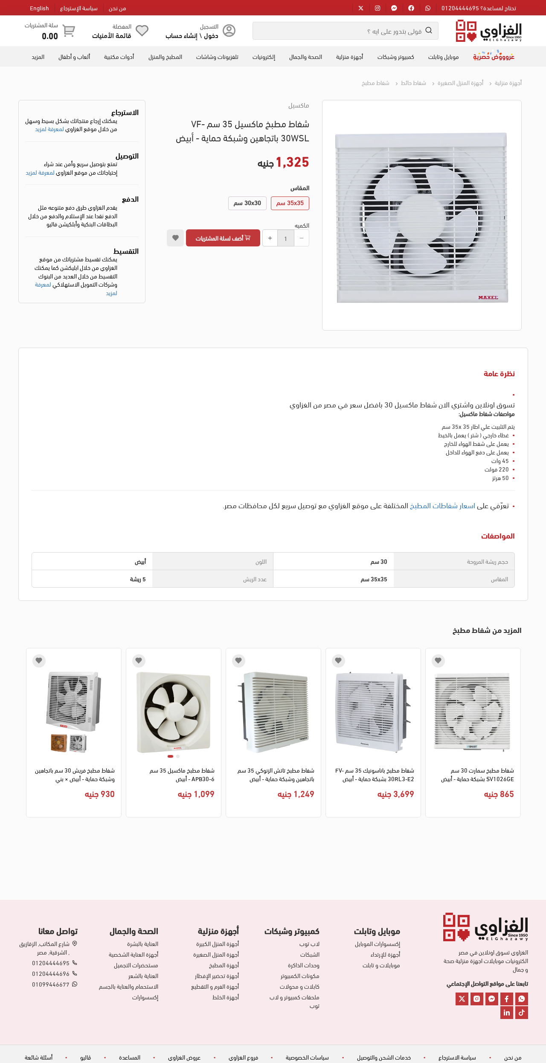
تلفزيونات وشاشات (217, 56)
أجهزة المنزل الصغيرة (459, 82)
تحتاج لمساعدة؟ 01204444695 (478, 7)
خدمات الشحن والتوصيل (384, 1056)
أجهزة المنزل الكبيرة (217, 943)
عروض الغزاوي (184, 1056)
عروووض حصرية (493, 56)
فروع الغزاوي (243, 1056)
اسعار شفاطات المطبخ (442, 504)
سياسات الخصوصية (307, 1056)
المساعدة (129, 1056)
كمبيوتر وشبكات (396, 56)
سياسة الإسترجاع (79, 7)
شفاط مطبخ (375, 82)
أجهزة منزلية (349, 56)
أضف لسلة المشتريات (220, 237)
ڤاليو (85, 1056)
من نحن (117, 7)
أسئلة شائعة (38, 1056)
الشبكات (309, 954)
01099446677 (51, 984)
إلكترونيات (264, 56)
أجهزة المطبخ (224, 965)
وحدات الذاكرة (303, 965)
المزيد (38, 56)
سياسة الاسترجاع (457, 1056)
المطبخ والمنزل (165, 56)
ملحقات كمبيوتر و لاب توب (294, 1001)
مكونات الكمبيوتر (300, 975)
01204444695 (51, 962)
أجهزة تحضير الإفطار (217, 975)
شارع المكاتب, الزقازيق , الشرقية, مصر (44, 947)
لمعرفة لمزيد (49, 128)
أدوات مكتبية (119, 56)
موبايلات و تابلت (381, 965)
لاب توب (309, 943)
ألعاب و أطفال (74, 56)
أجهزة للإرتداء (385, 954)
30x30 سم (247, 202)
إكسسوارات (145, 997)
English (39, 7)
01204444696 (51, 973)
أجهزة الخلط (225, 997)
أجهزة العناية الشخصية (133, 954)
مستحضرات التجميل (136, 965)
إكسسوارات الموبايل (377, 943)
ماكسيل (298, 104)
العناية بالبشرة (142, 943)
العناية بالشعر (143, 975)
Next (30, 734)
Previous (515, 734)
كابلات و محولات (299, 986)
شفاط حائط (413, 82)
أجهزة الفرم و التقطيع (215, 986)
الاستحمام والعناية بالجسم (128, 986)
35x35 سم (290, 202)
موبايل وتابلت (443, 56)
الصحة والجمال (305, 56)
